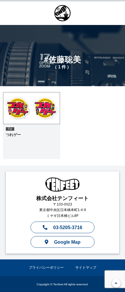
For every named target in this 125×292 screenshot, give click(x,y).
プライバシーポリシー (46, 268)
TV (10, 129)
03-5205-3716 (67, 227)
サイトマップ (85, 268)
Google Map (67, 242)
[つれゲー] (31, 108)
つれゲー (13, 134)
